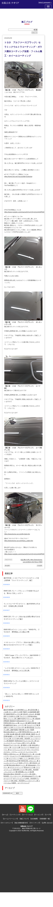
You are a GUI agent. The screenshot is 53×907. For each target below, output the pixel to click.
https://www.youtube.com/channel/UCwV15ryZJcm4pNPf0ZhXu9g (26, 212)
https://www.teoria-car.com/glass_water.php (18, 541)
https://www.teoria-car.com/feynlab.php (17, 534)
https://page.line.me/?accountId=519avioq (18, 176)
